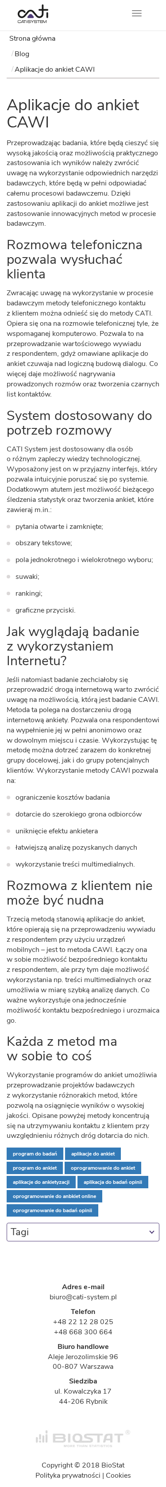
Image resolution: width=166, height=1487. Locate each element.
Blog (22, 54)
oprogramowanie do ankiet (103, 1167)
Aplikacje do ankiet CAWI (55, 69)
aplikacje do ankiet (93, 1153)
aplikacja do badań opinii (113, 1182)
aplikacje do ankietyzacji (41, 1182)
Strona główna (32, 38)
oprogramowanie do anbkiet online (54, 1196)
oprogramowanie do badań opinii (52, 1210)
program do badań (35, 1153)
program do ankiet (35, 1167)
